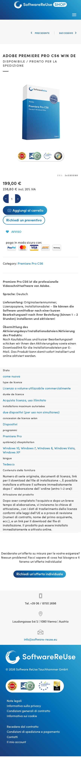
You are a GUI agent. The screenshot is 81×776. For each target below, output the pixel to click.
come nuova (11, 376)
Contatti (12, 737)
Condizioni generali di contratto (28, 711)
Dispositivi (10, 424)
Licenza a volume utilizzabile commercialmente (37, 388)
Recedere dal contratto (22, 726)
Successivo (66, 32)
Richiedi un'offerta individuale (39, 573)
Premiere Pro (12, 436)
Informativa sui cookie (22, 716)
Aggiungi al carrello (28, 210)
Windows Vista (64, 448)
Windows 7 (28, 448)
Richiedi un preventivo (24, 220)
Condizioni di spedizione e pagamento (33, 731)
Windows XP (11, 452)
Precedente (42, 32)
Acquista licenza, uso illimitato (24, 400)
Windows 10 (11, 448)
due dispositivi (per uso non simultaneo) (31, 412)
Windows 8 (45, 448)
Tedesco (9, 464)
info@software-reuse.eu (40, 639)
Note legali (14, 701)
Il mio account (16, 742)
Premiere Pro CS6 (30, 263)
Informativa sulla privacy (24, 706)
